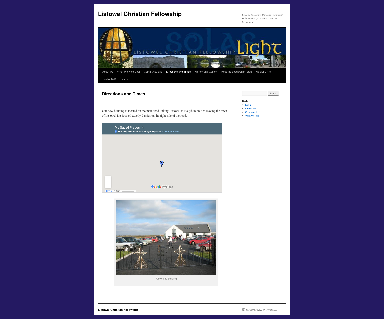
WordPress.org (252, 115)
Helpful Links (263, 71)
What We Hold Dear (128, 71)
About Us (107, 71)
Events (124, 79)
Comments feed (252, 112)
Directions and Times (178, 71)
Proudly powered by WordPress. (261, 309)
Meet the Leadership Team (236, 71)
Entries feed (250, 108)
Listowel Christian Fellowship (140, 13)
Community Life (153, 71)
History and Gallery (206, 71)
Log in (248, 104)
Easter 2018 (109, 79)
